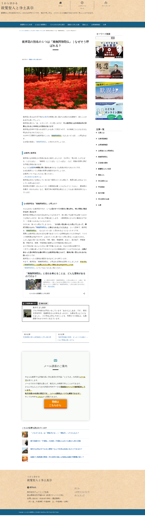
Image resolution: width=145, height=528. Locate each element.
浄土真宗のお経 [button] (103, 199)
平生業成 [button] (101, 187)
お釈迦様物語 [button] (103, 145)
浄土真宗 (28, 177)
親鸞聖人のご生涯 (26, 24)
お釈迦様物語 (95, 24)
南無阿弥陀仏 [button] (103, 157)
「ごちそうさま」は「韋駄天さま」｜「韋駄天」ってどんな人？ (54, 433)
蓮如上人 (85, 24)
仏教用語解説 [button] (103, 138)
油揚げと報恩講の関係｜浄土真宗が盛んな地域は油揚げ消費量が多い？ (57, 457)
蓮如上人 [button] (101, 175)
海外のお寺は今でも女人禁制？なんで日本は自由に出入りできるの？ (56, 449)
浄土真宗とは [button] (103, 181)
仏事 (104, 24)
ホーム (77, 488)
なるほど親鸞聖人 (41, 24)
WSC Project (56, 512)
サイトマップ (79, 495)
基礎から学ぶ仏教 (73, 24)
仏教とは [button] (101, 132)
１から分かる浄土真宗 (57, 24)
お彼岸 (45, 117)
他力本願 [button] (101, 193)
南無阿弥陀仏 (56, 136)
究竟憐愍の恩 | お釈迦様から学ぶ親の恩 (37, 337)
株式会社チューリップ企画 (37, 492)
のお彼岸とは (36, 177)
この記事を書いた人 (30, 303)
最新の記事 (44, 303)
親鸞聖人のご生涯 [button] (104, 169)
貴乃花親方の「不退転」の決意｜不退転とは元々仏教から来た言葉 (55, 441)
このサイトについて (82, 492)
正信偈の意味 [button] (103, 163)
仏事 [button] (99, 205)
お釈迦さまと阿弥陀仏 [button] (106, 151)
